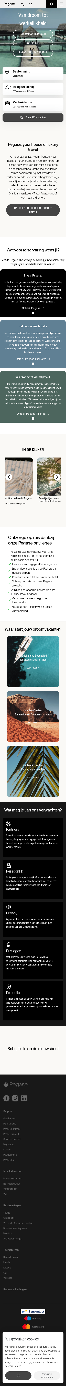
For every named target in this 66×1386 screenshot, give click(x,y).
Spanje (6, 1212)
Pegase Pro (9, 1160)
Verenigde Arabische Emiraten (17, 1223)
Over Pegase (9, 1118)
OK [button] (18, 1375)
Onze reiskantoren (12, 1139)
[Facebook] (6, 1098)
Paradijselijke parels (33, 52)
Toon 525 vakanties (36, 117)
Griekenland (9, 1217)
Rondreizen (33, 43)
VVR (5, 1194)
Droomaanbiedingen (33, 33)
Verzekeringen (10, 1188)
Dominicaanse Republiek (15, 1228)
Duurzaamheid (10, 1154)
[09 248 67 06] (22, 4)
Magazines (8, 1144)
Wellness (7, 1277)
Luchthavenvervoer (12, 1178)
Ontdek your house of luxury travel (33, 210)
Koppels (7, 1267)
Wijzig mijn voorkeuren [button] (47, 1376)
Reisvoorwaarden (11, 1183)
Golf (5, 1272)
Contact (7, 1149)
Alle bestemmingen (12, 1238)
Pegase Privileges (11, 1129)
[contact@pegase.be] (30, 4)
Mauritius (7, 1233)
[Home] (9, 4)
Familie (6, 1262)
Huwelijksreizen (10, 1257)
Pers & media (9, 1123)
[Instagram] (15, 1098)
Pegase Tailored (11, 1134)
